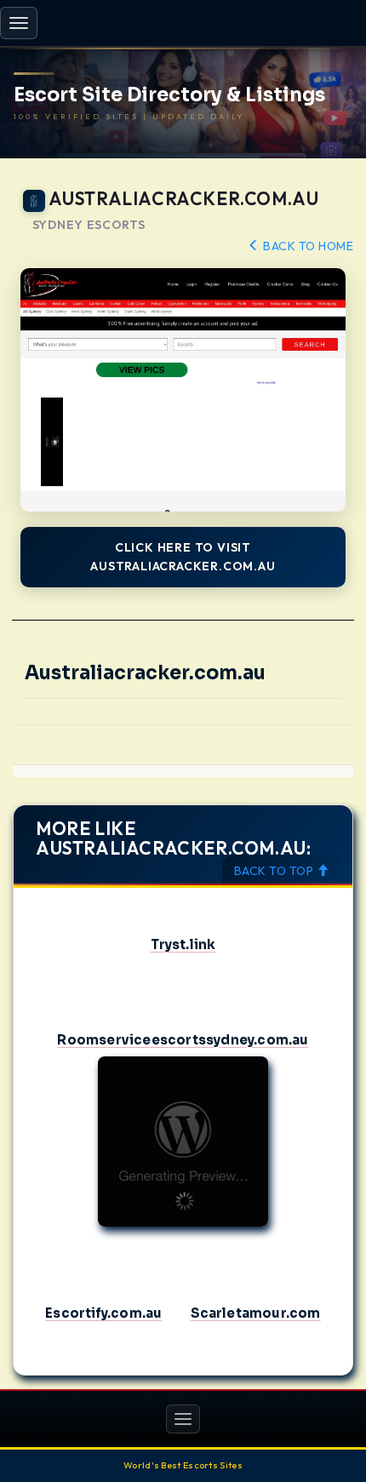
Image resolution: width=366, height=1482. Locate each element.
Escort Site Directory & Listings (169, 95)
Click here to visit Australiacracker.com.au (182, 557)
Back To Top (275, 870)
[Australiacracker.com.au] (183, 390)
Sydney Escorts (89, 225)
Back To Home (306, 246)
